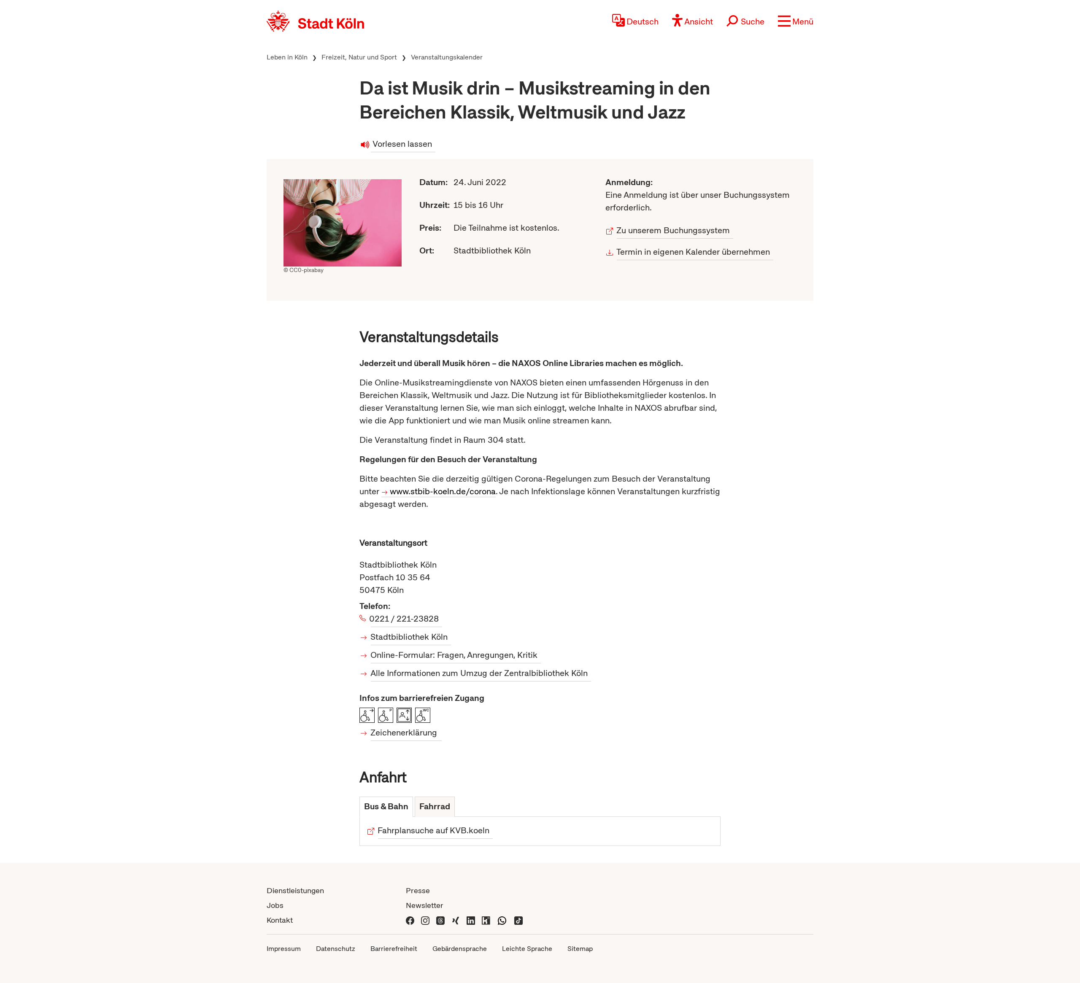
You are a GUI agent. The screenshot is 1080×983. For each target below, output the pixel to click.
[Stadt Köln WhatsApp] (502, 920)
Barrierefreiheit (393, 948)
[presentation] (386, 807)
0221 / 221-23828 (405, 618)
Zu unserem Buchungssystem (673, 230)
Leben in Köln (287, 57)
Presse (418, 890)
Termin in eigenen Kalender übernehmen (693, 251)
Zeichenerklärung (404, 732)
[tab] (386, 807)
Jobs (275, 905)
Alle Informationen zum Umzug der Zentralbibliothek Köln (479, 673)
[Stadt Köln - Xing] (455, 920)
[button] (795, 21)
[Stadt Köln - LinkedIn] (471, 920)
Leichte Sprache (527, 948)
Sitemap (580, 948)
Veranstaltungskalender (447, 57)
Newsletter (424, 905)
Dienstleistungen (295, 890)
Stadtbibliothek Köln (409, 636)
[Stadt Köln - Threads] (440, 920)
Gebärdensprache (459, 948)
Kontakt (280, 920)
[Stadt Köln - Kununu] (486, 920)
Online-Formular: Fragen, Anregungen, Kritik (454, 654)
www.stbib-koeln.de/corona (443, 491)
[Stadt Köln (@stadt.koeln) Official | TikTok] (518, 920)
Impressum (284, 948)
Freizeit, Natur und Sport (359, 57)
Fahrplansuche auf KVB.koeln (433, 830)
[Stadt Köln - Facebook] (410, 920)
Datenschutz (335, 948)
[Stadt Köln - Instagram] (425, 920)
